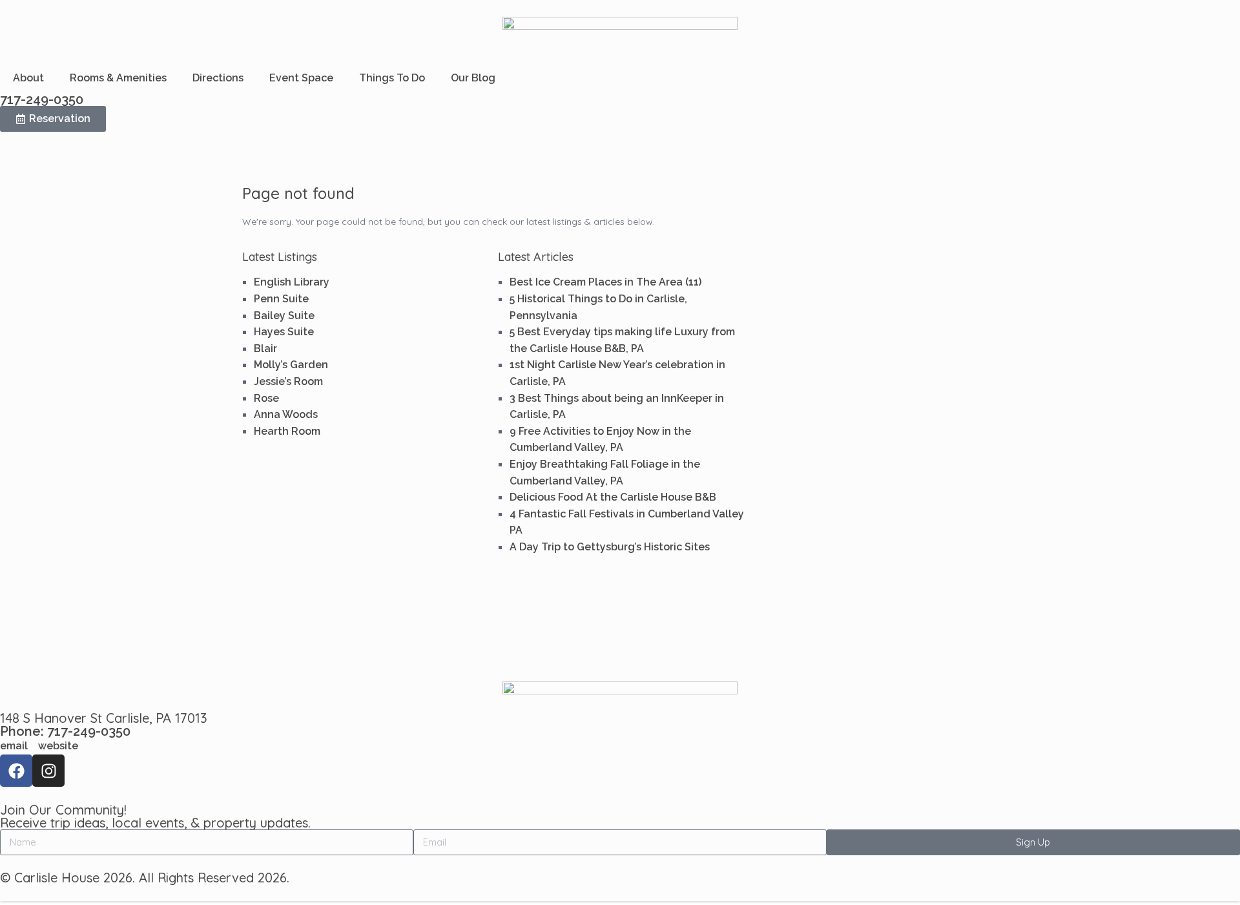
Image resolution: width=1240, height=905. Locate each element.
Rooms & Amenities (118, 78)
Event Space (301, 78)
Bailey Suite (284, 315)
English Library (291, 282)
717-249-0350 (41, 99)
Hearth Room (287, 431)
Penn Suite (281, 299)
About (28, 78)
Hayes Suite (284, 332)
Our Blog (473, 78)
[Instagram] (48, 770)
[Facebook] (16, 770)
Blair (265, 348)
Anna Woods (286, 414)
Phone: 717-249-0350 (65, 731)
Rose (266, 398)
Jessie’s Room (288, 381)
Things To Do (392, 78)
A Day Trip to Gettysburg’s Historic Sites (610, 547)
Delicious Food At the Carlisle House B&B (613, 497)
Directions (217, 78)
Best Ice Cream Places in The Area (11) (605, 282)
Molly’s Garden (291, 365)
